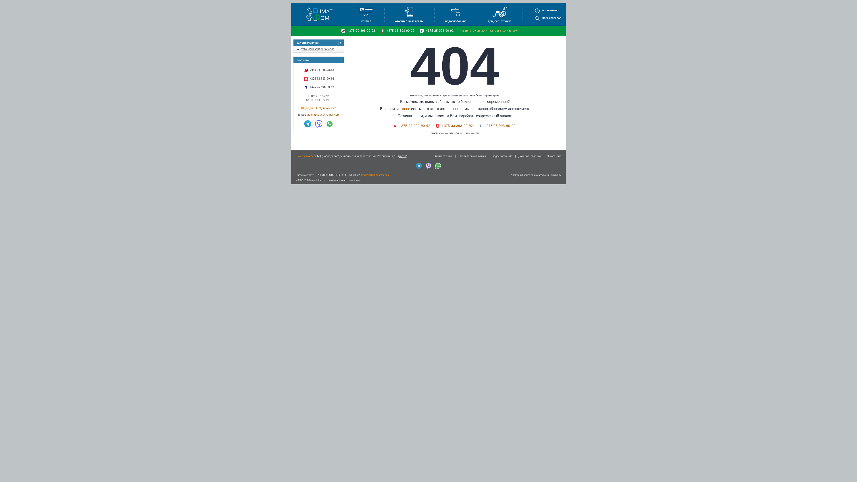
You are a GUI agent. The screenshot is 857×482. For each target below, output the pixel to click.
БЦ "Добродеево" (325, 108)
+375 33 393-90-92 (400, 30)
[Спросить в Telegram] (307, 123)
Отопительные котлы (409, 21)
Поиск (546, 18)
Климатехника (444, 156)
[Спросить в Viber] (318, 123)
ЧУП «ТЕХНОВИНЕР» (328, 175)
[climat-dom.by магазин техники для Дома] (319, 13)
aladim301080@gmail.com (323, 114)
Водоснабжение (455, 21)
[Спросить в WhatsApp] (329, 123)
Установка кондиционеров (317, 49)
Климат (366, 21)
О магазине (554, 156)
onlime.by (556, 175)
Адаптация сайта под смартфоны (530, 175)
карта (402, 156)
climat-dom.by (318, 180)
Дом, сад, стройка (499, 21)
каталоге (403, 109)
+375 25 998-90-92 (440, 30)
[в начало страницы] (849, 468)
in (297, 183)
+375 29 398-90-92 (361, 30)
